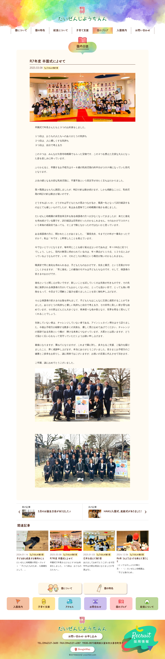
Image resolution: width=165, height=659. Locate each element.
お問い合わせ (142, 30)
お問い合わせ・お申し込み (82, 636)
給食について (60, 30)
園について (21, 30)
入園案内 (122, 30)
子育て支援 (82, 30)
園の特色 (40, 30)
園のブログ (102, 30)
